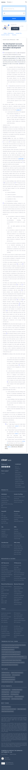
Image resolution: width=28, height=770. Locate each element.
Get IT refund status (18, 629)
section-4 (17, 426)
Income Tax (16, 498)
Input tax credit (4, 523)
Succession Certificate (19, 595)
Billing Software (17, 533)
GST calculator (4, 622)
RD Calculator (4, 628)
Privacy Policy (4, 754)
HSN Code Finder (17, 545)
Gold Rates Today (5, 631)
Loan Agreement (17, 593)
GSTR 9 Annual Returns (6, 572)
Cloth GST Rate (17, 552)
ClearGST (16, 513)
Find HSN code (17, 626)
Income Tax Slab (17, 565)
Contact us (17, 468)
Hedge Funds (4, 595)
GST (2, 513)
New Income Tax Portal (19, 574)
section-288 (21, 158)
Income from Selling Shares (20, 578)
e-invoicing (3, 521)
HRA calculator (4, 626)
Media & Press (18, 472)
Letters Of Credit (17, 604)
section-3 (16, 433)
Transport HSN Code (18, 548)
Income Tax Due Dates (19, 580)
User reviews (17, 474)
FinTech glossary (18, 479)
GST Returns (4, 567)
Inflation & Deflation (18, 591)
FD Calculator (4, 629)
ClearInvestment (5, 500)
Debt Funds (3, 597)
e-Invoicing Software (18, 517)
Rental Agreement (18, 602)
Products (9, 2)
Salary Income (17, 570)
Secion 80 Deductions (19, 500)
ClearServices (4, 502)
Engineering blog (18, 476)
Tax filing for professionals (6, 545)
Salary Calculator (17, 631)
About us (17, 466)
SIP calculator (4, 620)
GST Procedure (4, 569)
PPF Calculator (17, 613)
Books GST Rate (17, 554)
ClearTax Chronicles (19, 481)
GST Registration (5, 565)
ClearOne (16, 531)
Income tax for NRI (18, 502)
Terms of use (13, 754)
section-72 (19, 109)
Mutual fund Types (5, 589)
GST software (4, 517)
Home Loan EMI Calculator (19, 620)
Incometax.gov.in (17, 576)
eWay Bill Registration (19, 521)
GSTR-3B (3, 580)
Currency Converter (5, 633)
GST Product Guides (19, 483)
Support (3, 473)
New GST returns (5, 519)
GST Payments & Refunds (6, 574)
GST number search (18, 614)
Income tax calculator (6, 613)
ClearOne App (17, 538)
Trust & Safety (18, 485)
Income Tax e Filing (5, 496)
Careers (16, 470)
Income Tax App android (19, 496)
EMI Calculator (4, 614)
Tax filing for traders (5, 546)
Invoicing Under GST (5, 576)
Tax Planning (4, 498)
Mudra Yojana (17, 589)
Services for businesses (19, 536)
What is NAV (4, 602)
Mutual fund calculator (6, 616)
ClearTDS (16, 519)
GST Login (3, 515)
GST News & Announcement (7, 570)
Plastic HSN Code (18, 550)
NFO (2, 599)
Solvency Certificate (18, 597)
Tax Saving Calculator (18, 628)
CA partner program (5, 529)
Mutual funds (4, 507)
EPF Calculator (17, 633)
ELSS (2, 591)
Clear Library (17, 477)
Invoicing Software (18, 534)
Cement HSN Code (18, 546)
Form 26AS (16, 567)
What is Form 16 (17, 569)
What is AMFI (4, 600)
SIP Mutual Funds (5, 593)
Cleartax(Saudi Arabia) (20, 487)
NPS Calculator (17, 622)
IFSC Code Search (18, 616)
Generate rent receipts (19, 618)
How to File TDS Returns (19, 572)
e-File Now (15, 28)
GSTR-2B (3, 578)
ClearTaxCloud (4, 534)
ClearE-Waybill (17, 515)
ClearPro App (4, 536)
